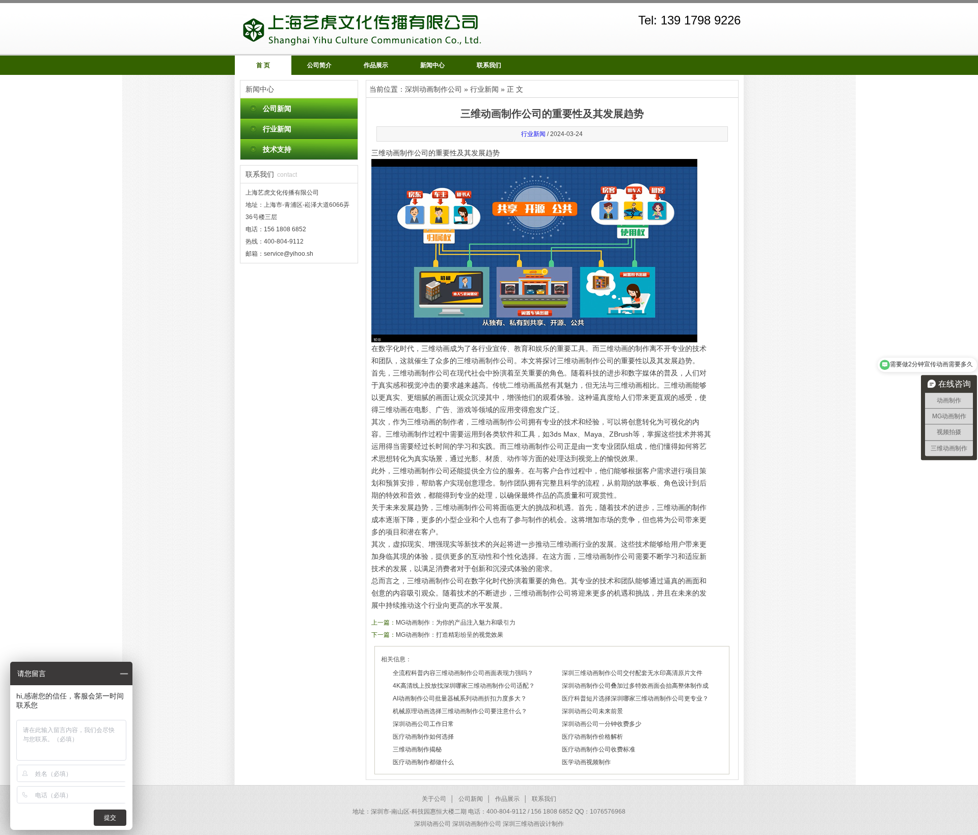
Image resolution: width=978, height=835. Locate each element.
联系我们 (489, 65)
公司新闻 (277, 108)
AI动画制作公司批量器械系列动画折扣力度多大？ (460, 698)
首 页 (263, 65)
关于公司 (434, 798)
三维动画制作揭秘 (417, 749)
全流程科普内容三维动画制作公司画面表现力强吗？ (463, 673)
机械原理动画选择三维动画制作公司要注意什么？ (460, 711)
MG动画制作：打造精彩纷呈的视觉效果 (449, 634)
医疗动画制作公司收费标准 (598, 749)
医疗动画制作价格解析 (592, 736)
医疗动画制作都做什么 (423, 762)
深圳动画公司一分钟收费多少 (601, 724)
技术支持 (277, 149)
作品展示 (376, 65)
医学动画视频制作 (586, 762)
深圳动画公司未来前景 (592, 711)
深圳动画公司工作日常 (423, 724)
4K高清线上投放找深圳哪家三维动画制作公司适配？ (464, 685)
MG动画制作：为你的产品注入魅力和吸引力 (455, 622)
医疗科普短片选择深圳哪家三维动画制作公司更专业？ (635, 698)
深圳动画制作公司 (433, 89)
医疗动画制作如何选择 (423, 736)
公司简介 (319, 65)
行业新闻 (277, 129)
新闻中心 (432, 65)
